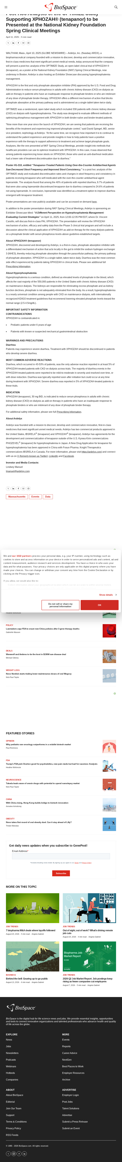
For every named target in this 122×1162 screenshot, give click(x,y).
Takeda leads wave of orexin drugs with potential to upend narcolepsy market (43, 783)
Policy (9, 625)
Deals (9, 651)
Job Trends (12, 926)
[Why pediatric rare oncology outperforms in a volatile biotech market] (109, 746)
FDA (8, 760)
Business (11, 975)
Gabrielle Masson (13, 632)
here (94, 201)
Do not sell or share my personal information (60, 605)
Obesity (10, 819)
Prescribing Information (18, 266)
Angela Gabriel (38, 934)
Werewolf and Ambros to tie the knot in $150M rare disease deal (36, 654)
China (9, 799)
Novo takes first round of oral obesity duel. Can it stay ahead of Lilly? (39, 822)
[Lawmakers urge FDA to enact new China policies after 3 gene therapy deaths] (109, 631)
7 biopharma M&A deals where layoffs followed (30, 930)
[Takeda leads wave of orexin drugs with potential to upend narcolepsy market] (109, 785)
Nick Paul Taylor (12, 677)
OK (99, 605)
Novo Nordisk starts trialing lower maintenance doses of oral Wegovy (39, 674)
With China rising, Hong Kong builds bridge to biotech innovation (37, 803)
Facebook (68, 456)
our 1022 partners (22, 555)
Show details (106, 595)
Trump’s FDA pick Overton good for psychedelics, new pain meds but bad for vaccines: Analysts (51, 764)
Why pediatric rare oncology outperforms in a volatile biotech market (38, 744)
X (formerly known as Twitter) (32, 456)
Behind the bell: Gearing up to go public (27, 978)
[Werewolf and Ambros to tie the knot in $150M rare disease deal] (109, 656)
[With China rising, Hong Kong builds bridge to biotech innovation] (109, 805)
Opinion (10, 741)
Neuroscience (13, 780)
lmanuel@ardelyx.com (18, 471)
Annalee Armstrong (13, 806)
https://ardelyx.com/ (92, 452)
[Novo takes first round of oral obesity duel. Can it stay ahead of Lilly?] (109, 824)
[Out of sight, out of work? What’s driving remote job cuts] (89, 908)
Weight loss (13, 670)
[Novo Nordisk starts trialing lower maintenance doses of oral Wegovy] (109, 675)
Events (35, 496)
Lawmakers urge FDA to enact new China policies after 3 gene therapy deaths (42, 629)
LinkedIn (53, 456)
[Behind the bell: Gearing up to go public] (32, 956)
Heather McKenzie (13, 613)
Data (47, 496)
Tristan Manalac (12, 826)
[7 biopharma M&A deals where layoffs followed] (32, 908)
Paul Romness (12, 748)
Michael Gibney (12, 658)
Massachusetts (16, 496)
